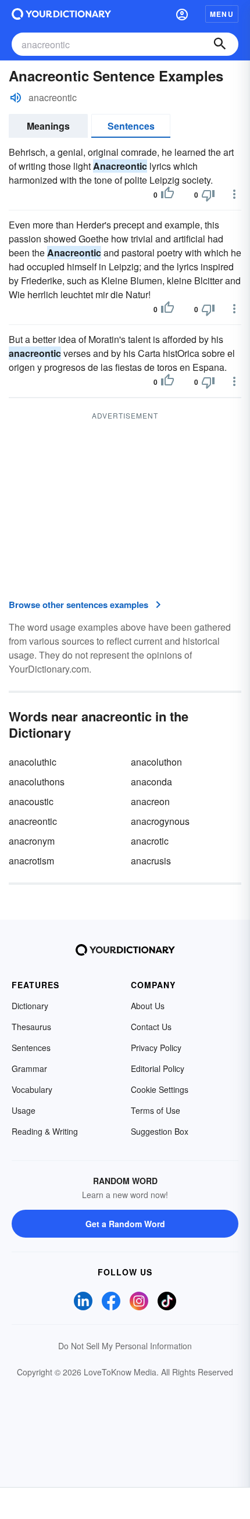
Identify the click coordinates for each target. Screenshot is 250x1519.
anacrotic (150, 841)
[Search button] (219, 44)
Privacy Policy (156, 1047)
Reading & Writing (45, 1131)
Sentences (131, 126)
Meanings (48, 126)
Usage (23, 1110)
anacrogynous (160, 821)
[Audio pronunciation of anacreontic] (16, 98)
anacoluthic (32, 762)
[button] (182, 14)
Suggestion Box (159, 1131)
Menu (222, 14)
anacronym (32, 841)
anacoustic (31, 801)
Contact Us (151, 1026)
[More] (234, 194)
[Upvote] (167, 194)
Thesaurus (31, 1026)
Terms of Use (155, 1110)
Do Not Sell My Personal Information (125, 1346)
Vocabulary (32, 1089)
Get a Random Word (125, 1224)
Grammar (29, 1068)
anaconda (151, 781)
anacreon (150, 801)
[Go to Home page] (61, 14)
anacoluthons (37, 781)
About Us (148, 1006)
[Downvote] (208, 194)
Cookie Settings (159, 1089)
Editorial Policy (157, 1068)
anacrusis (151, 860)
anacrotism (31, 860)
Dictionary (30, 1006)
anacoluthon (156, 762)
